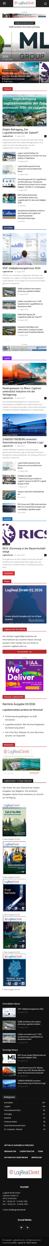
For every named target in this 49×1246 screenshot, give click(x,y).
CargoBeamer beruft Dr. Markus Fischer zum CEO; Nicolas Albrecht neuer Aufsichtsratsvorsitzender (31, 1070)
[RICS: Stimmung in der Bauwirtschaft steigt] (24, 534)
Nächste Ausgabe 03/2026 (19, 704)
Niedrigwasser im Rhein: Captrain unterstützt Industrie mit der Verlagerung (22, 391)
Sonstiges (6, 46)
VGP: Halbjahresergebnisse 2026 (22, 268)
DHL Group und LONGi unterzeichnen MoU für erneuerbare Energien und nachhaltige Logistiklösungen (32, 506)
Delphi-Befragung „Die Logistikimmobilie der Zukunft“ (21, 131)
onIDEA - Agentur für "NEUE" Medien (24, 1243)
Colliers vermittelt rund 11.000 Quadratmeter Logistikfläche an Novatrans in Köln (30, 303)
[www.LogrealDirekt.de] (24, 1172)
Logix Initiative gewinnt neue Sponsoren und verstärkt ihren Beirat (30, 168)
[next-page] (8, 339)
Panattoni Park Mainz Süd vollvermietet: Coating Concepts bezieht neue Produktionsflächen (31, 329)
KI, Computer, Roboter (10, 435)
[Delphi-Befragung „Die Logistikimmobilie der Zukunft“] (24, 110)
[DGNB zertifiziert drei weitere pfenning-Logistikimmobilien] (9, 292)
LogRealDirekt (8, 136)
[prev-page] (4, 339)
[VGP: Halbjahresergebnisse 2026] (24, 249)
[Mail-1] (21, 1227)
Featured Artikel (8, 125)
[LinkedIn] (27, 1227)
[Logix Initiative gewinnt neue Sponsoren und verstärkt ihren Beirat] (9, 169)
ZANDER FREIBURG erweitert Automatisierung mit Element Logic (23, 441)
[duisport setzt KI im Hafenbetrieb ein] (9, 495)
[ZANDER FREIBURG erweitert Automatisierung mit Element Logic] (24, 425)
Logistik (5, 384)
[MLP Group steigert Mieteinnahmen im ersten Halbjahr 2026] (24, 45)
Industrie (6, 544)
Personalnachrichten (10, 70)
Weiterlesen (8, 573)
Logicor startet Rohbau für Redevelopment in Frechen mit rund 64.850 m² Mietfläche (32, 155)
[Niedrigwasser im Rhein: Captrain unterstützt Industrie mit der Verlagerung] (24, 374)
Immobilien (6, 264)
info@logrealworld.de (17, 1209)
